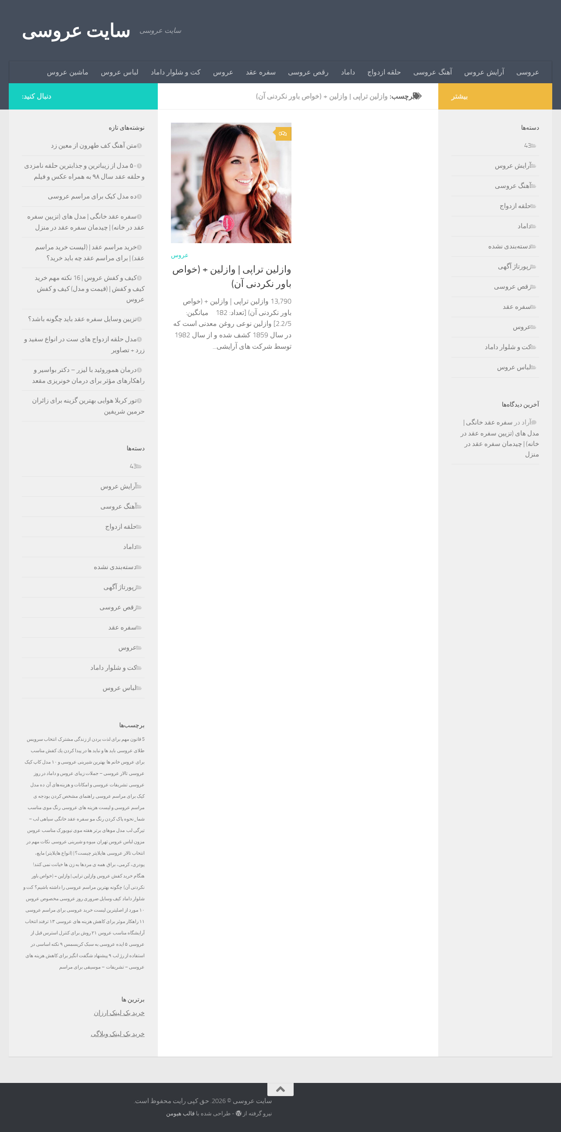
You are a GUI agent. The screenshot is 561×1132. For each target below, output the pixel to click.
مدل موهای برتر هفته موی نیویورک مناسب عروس (76, 830)
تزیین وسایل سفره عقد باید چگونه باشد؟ (82, 319)
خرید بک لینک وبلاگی (118, 1034)
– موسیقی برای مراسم (82, 967)
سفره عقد (261, 72)
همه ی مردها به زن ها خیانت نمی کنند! (69, 864)
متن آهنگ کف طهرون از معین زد (94, 145)
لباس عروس (119, 72)
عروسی (528, 72)
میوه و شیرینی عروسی (73, 842)
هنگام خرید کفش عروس (121, 876)
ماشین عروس (68, 72)
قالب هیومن (180, 1113)
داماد (348, 72)
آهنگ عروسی (432, 72)
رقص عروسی (308, 72)
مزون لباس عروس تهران (121, 842)
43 (133, 466)
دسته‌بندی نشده (115, 567)
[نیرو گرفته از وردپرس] (238, 1113)
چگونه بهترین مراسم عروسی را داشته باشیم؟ (78, 887)
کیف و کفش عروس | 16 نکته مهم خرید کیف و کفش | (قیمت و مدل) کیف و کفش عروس (90, 288)
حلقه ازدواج (384, 72)
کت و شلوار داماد (176, 72)
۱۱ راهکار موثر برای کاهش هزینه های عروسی (100, 921)
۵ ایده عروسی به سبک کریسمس (96, 944)
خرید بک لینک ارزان (119, 1013)
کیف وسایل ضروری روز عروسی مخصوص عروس (73, 899)
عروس (223, 72)
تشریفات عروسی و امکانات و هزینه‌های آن (87, 785)
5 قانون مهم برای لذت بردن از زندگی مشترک (101, 739)
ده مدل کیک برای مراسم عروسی (92, 196)
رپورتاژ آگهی (120, 587)
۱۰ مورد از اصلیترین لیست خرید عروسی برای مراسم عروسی (85, 910)
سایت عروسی (76, 31)
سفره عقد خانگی (71, 819)
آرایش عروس (484, 72)
